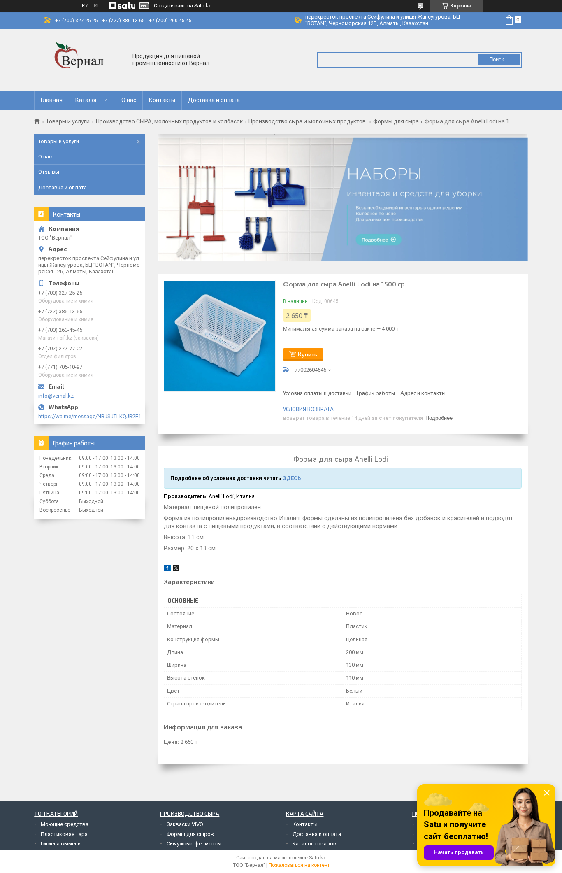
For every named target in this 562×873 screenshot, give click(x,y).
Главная (52, 100)
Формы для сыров (190, 834)
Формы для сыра (396, 121)
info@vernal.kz (56, 396)
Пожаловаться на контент (299, 865)
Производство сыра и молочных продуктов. (307, 121)
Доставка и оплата (214, 100)
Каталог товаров (315, 843)
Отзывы (48, 172)
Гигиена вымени (61, 843)
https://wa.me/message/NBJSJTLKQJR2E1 (89, 416)
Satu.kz (317, 858)
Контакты (162, 100)
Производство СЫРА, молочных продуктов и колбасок (169, 121)
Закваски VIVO (185, 824)
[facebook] (167, 569)
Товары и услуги (68, 121)
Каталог (86, 100)
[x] (176, 569)
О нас (128, 100)
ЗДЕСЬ (292, 478)
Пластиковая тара (64, 834)
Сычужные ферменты (194, 843)
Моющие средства (64, 824)
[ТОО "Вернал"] (81, 59)
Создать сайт (169, 6)
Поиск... (499, 59)
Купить (307, 354)
